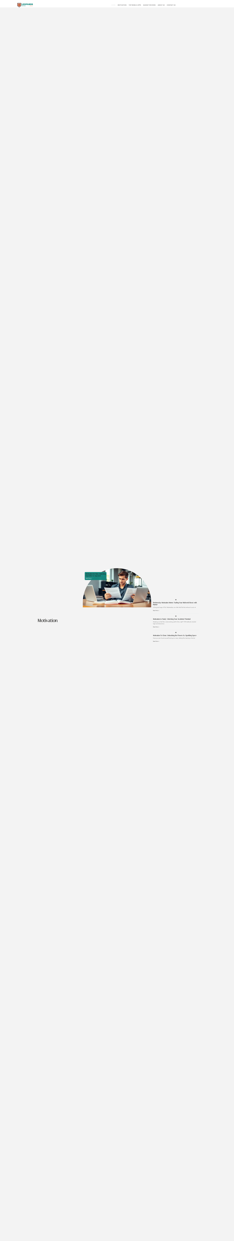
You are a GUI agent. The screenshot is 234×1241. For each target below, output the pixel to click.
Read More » (89, 578)
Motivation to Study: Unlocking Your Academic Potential (171, 619)
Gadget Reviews (149, 5)
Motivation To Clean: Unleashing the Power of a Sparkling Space (174, 635)
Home (113, 5)
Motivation (122, 5)
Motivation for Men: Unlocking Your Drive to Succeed (96, 575)
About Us (161, 5)
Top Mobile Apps (135, 5)
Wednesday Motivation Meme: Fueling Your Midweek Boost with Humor (175, 604)
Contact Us (171, 5)
